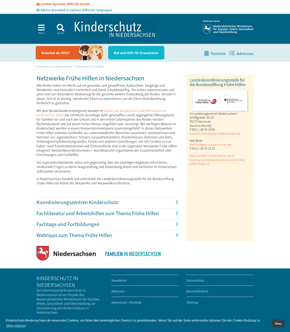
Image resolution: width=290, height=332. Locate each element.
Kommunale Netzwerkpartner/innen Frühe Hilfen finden (217, 162)
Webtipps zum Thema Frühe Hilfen (74, 235)
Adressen (117, 291)
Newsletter (119, 280)
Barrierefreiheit (197, 291)
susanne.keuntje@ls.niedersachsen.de (215, 133)
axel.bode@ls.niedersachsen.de (210, 144)
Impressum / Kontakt (126, 302)
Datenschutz (195, 280)
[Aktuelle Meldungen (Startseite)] (115, 29)
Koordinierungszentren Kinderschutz (77, 202)
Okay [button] (278, 323)
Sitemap (192, 302)
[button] (40, 30)
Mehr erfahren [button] (16, 325)
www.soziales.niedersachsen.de (211, 155)
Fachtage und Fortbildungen (67, 223)
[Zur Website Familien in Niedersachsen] (132, 253)
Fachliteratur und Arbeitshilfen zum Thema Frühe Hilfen (97, 213)
